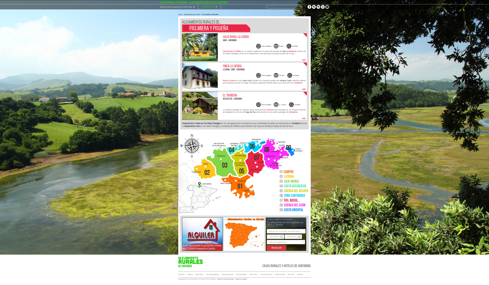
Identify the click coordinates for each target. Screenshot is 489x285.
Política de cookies (241, 279)
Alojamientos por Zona (192, 14)
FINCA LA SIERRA (232, 66)
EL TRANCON (230, 95)
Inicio (180, 14)
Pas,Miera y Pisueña (210, 14)
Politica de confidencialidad (225, 279)
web (304, 60)
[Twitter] (314, 7)
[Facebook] (309, 7)
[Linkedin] (318, 7)
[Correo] (327, 7)
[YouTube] (323, 7)
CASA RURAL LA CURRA (236, 37)
